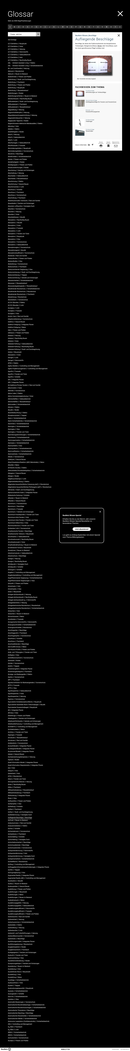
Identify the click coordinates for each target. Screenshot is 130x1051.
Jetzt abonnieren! (81, 529)
